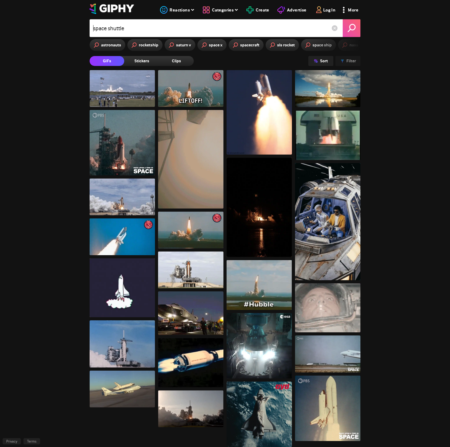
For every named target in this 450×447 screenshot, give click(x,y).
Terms (31, 441)
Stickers (141, 60)
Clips (176, 60)
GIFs (107, 60)
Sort (324, 60)
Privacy (11, 441)
